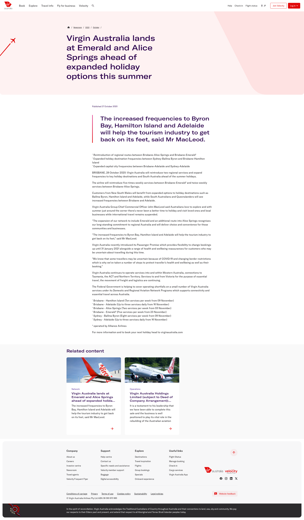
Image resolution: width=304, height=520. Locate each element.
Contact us (106, 461)
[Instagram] (226, 478)
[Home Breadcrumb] (68, 27)
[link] (77, 27)
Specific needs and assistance (115, 465)
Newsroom (71, 470)
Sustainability (140, 493)
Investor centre (73, 465)
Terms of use (107, 493)
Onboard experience (144, 479)
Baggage (105, 474)
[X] (236, 478)
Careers (70, 461)
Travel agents (72, 474)
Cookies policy (123, 493)
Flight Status (175, 457)
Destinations (141, 457)
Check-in (173, 465)
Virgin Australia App (178, 474)
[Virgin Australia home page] (8, 5)
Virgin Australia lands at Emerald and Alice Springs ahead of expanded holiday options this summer (110, 57)
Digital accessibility (110, 479)
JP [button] (265, 5)
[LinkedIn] (231, 478)
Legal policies (157, 493)
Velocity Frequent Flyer (77, 479)
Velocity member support (112, 470)
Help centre (106, 457)
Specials (139, 474)
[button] (22, 5)
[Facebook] (221, 478)
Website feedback (227, 494)
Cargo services (176, 470)
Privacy (94, 493)
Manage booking (176, 461)
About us (70, 457)
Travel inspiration (143, 461)
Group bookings (142, 470)
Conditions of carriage (76, 493)
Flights (138, 465)
